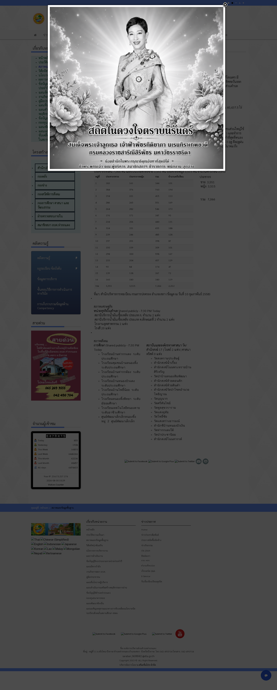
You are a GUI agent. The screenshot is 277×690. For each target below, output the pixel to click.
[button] (225, 5)
